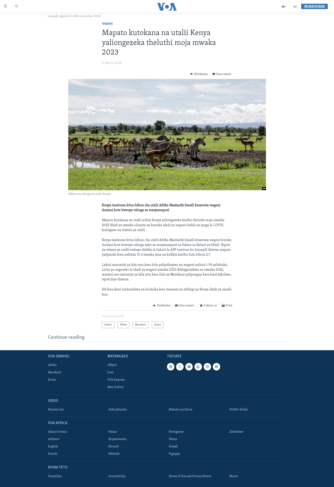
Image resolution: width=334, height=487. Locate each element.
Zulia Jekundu (117, 409)
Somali (173, 446)
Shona (173, 439)
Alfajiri (112, 365)
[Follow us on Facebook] (170, 367)
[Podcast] (207, 367)
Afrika (52, 365)
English (53, 446)
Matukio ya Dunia (180, 409)
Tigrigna (174, 454)
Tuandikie (55, 476)
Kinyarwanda (117, 439)
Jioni (110, 372)
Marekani (54, 372)
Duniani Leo (56, 409)
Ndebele (114, 454)
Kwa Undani (115, 387)
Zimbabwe (236, 431)
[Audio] (295, 6)
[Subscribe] (216, 367)
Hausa (112, 431)
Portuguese (176, 431)
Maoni (233, 476)
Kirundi (113, 446)
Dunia (52, 380)
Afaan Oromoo (57, 431)
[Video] (284, 6)
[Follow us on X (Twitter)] (179, 367)
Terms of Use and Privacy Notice (190, 476)
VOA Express (116, 380)
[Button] (199, 74)
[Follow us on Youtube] (189, 367)
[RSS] (198, 367)
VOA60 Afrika (238, 409)
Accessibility (116, 476)
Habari (107, 24)
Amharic (54, 439)
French (52, 454)
